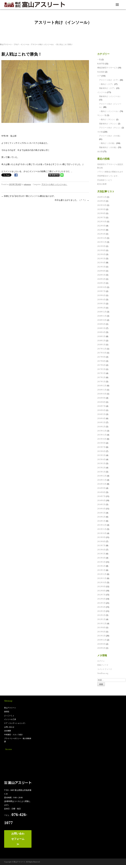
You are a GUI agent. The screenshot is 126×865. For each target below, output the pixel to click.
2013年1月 (101, 570)
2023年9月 (101, 209)
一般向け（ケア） (106, 84)
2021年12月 (101, 238)
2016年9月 (101, 398)
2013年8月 (101, 541)
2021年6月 (101, 254)
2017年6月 (101, 365)
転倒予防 (101, 64)
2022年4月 (101, 234)
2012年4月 (101, 607)
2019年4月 (101, 300)
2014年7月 (101, 496)
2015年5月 (101, 455)
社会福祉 (101, 72)
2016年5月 (101, 414)
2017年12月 (101, 349)
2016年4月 (101, 418)
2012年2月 (101, 615)
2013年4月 (101, 558)
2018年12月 (101, 312)
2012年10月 (101, 582)
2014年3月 (101, 513)
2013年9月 (101, 537)
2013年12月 (101, 525)
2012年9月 (101, 586)
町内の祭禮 (101, 184)
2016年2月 (101, 427)
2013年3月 (101, 562)
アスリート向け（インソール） (43, 44)
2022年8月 (101, 230)
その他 (100, 132)
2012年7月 (101, 595)
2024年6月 (101, 201)
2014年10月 (101, 484)
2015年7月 (101, 447)
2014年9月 (101, 488)
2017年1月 (101, 382)
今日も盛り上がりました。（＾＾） (72, 200)
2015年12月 (101, 431)
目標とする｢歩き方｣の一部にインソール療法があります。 (28, 196)
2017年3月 (101, 373)
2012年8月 (101, 591)
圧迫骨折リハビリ (104, 180)
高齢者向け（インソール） (110, 96)
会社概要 (7, 731)
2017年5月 (101, 369)
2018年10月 (101, 320)
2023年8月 (101, 213)
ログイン (101, 661)
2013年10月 (101, 533)
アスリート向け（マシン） (110, 128)
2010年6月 (101, 648)
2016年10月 (101, 394)
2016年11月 (101, 390)
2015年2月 (101, 468)
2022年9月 (101, 226)
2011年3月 (101, 636)
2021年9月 (101, 246)
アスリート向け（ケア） (109, 80)
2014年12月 (101, 476)
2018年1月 (101, 345)
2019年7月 (101, 291)
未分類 (100, 151)
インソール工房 (10, 719)
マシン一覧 (101, 115)
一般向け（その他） (107, 143)
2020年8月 (101, 271)
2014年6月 (101, 500)
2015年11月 (101, 435)
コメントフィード (104, 669)
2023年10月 (101, 205)
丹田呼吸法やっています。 (108, 176)
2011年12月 (101, 623)
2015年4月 (101, 459)
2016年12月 (101, 386)
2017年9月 (101, 357)
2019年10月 (101, 287)
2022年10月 (101, 221)
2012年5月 (101, 603)
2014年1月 (101, 521)
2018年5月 (101, 328)
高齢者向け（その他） (108, 147)
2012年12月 (101, 574)
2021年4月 (101, 263)
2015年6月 (101, 451)
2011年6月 (101, 632)
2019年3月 (101, 304)
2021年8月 (101, 250)
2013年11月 (101, 529)
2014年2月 (101, 517)
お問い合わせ (9, 727)
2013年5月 (101, 554)
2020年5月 (101, 275)
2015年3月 (101, 463)
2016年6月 (101, 410)
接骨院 (6, 712)
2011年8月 (101, 627)
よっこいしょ (9, 715)
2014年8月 (101, 492)
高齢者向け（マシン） (108, 124)
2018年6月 (101, 324)
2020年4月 (101, 279)
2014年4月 (101, 509)
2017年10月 (101, 353)
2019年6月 (101, 295)
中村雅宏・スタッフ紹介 (13, 734)
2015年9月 (101, 443)
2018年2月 (101, 341)
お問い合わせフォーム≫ (17, 839)
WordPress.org (102, 673)
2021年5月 (101, 258)
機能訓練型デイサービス (107, 68)
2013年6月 (101, 550)
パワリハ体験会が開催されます (110, 172)
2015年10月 (101, 439)
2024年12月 (101, 197)
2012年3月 (101, 611)
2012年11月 (101, 578)
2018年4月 (101, 332)
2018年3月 (101, 336)
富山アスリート (6, 44)
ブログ (16, 44)
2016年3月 (101, 422)
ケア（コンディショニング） (15, 723)
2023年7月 (101, 217)
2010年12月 (101, 640)
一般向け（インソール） (109, 111)
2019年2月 (101, 308)
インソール (25, 44)
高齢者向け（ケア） (107, 88)
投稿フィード (102, 665)
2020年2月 (101, 283)
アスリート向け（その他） (110, 136)
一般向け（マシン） (107, 119)
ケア (99, 76)
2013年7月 (101, 545)
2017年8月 (101, 361)
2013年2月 (101, 566)
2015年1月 (101, 472)
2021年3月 (101, 267)
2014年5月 (101, 504)
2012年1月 (101, 619)
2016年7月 (101, 406)
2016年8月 (101, 402)
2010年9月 (101, 644)
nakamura (27, 184)
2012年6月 (101, 599)
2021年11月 (101, 242)
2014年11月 (101, 480)
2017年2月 (101, 377)
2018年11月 (101, 316)
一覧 (99, 59)
